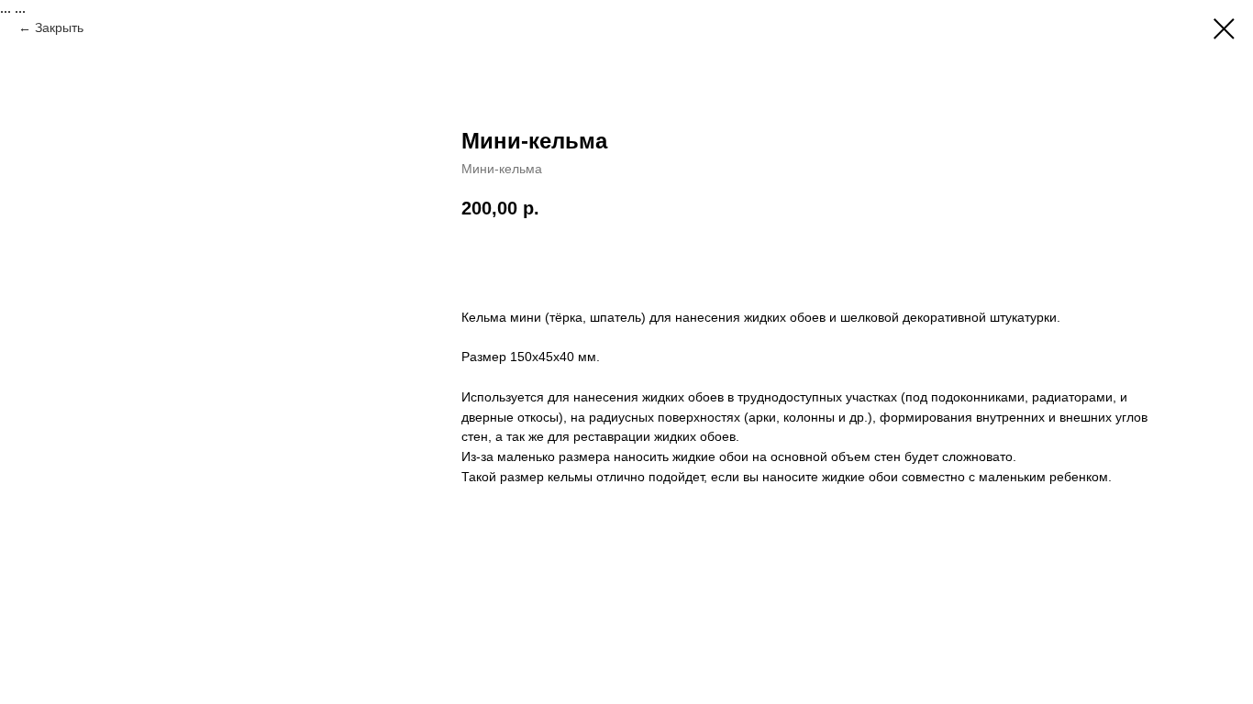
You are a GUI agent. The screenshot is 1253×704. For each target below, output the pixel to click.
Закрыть (59, 27)
